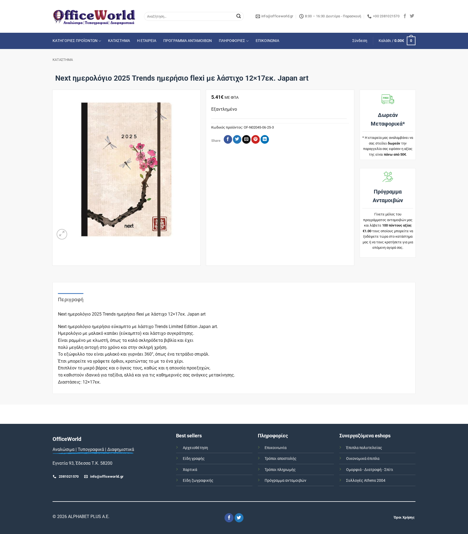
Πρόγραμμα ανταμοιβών (285, 480)
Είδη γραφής (194, 458)
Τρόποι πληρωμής (280, 469)
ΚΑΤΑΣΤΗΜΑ (119, 40)
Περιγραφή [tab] (70, 299)
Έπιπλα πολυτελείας (364, 447)
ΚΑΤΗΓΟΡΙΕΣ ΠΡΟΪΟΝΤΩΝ (75, 40)
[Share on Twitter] (237, 139)
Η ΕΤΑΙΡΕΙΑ (146, 40)
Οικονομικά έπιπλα (362, 458)
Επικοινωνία (276, 447)
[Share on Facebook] (228, 139)
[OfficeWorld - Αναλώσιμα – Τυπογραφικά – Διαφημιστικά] (94, 16)
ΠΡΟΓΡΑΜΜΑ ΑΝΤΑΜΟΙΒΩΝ (187, 40)
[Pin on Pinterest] (255, 139)
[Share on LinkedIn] (265, 139)
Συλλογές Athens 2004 (365, 480)
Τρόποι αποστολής (281, 458)
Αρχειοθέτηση (195, 447)
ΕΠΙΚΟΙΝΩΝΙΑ (267, 40)
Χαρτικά (190, 469)
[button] (359, 41)
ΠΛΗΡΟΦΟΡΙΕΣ (232, 40)
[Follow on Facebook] (405, 16)
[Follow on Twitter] (412, 16)
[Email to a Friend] (246, 139)
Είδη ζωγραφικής (198, 480)
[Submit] (238, 16)
